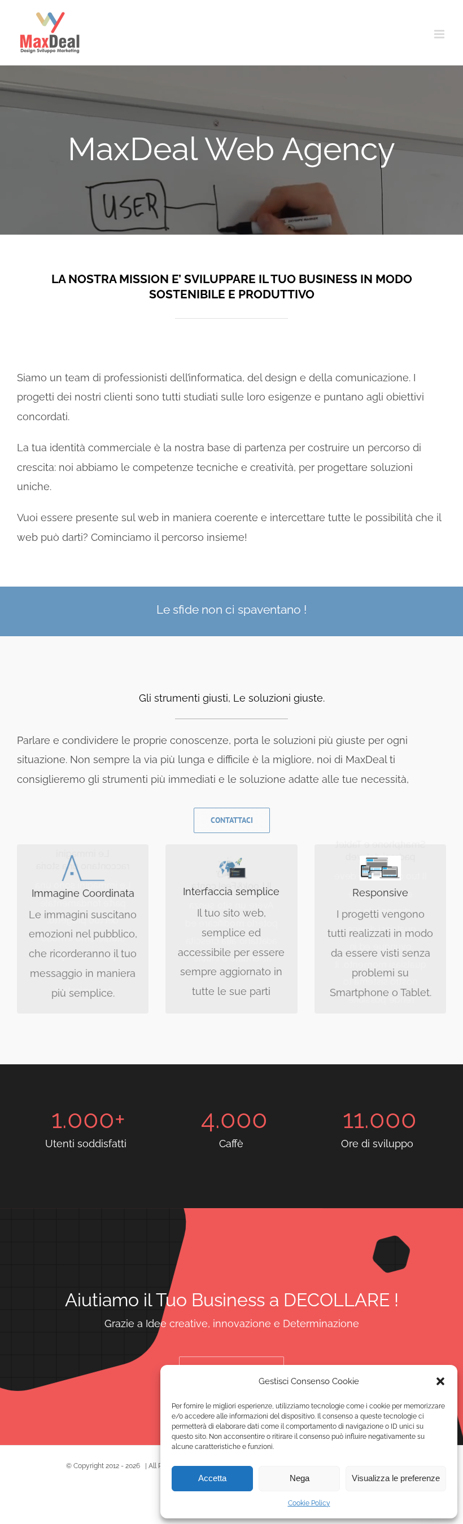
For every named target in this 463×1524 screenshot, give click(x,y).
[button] (440, 1381)
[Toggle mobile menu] (440, 34)
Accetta (212, 1478)
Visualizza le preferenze (396, 1478)
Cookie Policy (309, 1503)
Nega (299, 1478)
